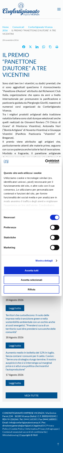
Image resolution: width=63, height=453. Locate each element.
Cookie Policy (17, 428)
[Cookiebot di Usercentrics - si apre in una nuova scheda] (45, 161)
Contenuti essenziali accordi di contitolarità (24, 431)
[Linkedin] (37, 47)
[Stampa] (57, 47)
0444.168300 (30, 419)
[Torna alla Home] (21, 9)
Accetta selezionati (31, 280)
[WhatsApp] (44, 47)
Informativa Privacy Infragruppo (42, 428)
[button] (59, 9)
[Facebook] (24, 47)
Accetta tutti (31, 270)
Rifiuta (31, 289)
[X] (30, 47)
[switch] (54, 227)
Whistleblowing (10, 435)
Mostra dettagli (44, 260)
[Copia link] (50, 47)
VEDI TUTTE (31, 395)
